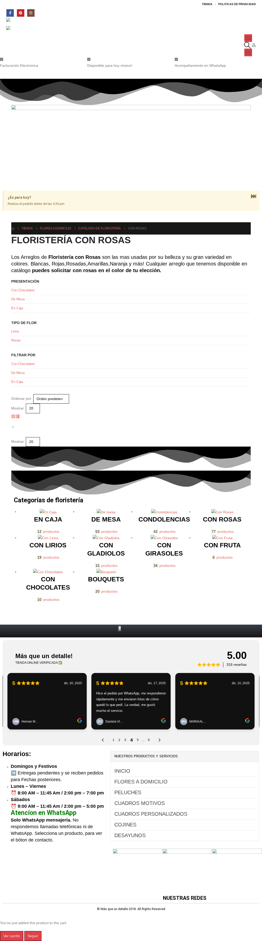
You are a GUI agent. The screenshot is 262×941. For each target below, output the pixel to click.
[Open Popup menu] (248, 38)
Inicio (122, 771)
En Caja (17, 308)
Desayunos (130, 835)
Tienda (207, 4)
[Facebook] (10, 13)
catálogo (20, 270)
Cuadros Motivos (139, 803)
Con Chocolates (23, 290)
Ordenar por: (21, 398)
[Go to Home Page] (12, 228)
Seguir (33, 936)
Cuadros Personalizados (150, 814)
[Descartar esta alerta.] (253, 196)
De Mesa (18, 299)
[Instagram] (31, 13)
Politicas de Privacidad (237, 4)
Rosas (16, 340)
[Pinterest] (20, 13)
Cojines (125, 824)
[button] (247, 45)
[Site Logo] (20, 22)
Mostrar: (18, 408)
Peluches (127, 792)
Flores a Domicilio (141, 781)
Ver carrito (11, 936)
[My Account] (254, 45)
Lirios (15, 331)
